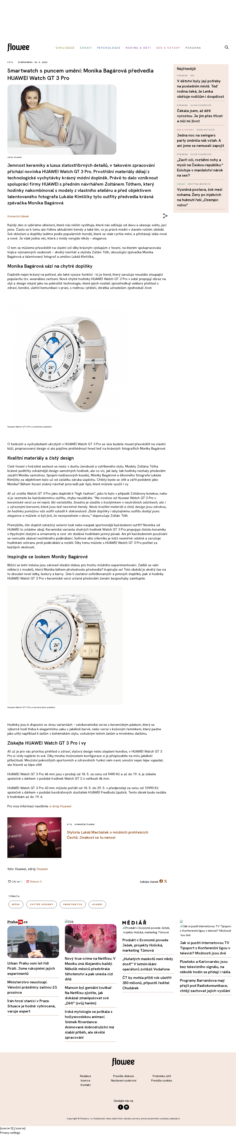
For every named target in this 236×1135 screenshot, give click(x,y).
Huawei (42, 869)
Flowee (19, 47)
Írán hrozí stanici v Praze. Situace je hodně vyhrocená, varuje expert (31, 1006)
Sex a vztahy (185, 130)
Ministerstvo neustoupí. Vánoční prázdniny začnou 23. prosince (32, 987)
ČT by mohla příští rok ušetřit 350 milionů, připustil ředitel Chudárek (146, 982)
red (192, 75)
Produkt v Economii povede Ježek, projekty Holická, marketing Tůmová (145, 945)
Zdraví (181, 184)
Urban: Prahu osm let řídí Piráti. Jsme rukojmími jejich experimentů (31, 968)
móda (16, 904)
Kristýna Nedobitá (199, 184)
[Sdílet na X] (165, 881)
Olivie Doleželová (200, 105)
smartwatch (72, 904)
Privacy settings (10, 1133)
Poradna (182, 75)
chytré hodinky (41, 904)
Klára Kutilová (206, 130)
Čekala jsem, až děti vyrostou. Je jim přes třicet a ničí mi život (200, 115)
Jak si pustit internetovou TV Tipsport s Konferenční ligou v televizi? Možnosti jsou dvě (205, 947)
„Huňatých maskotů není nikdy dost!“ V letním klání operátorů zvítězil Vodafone (147, 964)
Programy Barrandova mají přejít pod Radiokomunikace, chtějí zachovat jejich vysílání (205, 985)
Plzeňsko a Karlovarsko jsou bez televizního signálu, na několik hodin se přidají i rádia (205, 966)
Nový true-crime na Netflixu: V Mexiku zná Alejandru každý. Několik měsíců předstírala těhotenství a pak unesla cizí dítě (90, 969)
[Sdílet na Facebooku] (161, 882)
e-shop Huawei (60, 806)
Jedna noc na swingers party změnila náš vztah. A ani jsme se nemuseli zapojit (200, 140)
